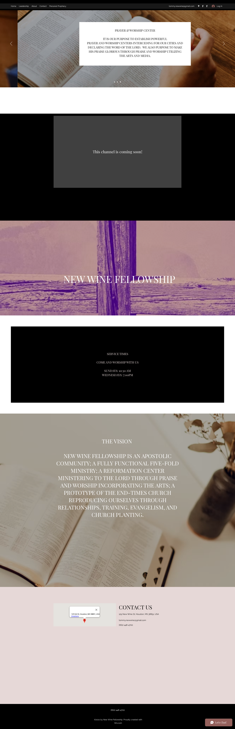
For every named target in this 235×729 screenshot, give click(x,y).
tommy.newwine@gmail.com (181, 6)
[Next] (224, 44)
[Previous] (11, 44)
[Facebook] (202, 6)
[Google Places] (198, 6)
